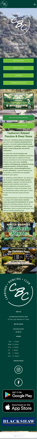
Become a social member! (18, 125)
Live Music (18, 75)
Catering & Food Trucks (18, 83)
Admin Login (19, 436)
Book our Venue (18, 60)
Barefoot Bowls (18, 68)
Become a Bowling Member (18, 117)
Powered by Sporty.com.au (18, 434)
